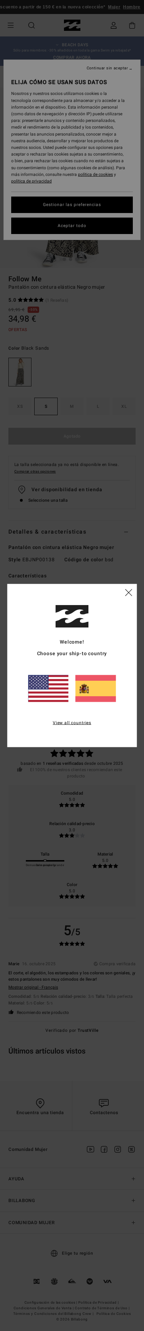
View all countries (72, 722)
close (128, 591)
